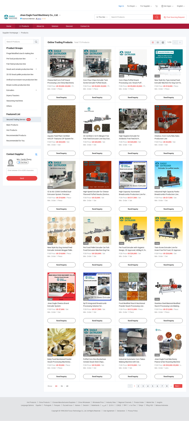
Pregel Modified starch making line (20, 53)
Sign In (121, 6)
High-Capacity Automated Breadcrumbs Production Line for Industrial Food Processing (132, 194)
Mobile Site (150, 402)
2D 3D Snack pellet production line (19, 74)
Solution (55, 26)
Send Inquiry (61, 97)
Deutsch (86, 405)
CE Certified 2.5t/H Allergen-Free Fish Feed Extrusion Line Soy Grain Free (97, 138)
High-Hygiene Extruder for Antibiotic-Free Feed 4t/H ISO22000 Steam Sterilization (130, 138)
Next (177, 386)
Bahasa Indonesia (162, 405)
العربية (104, 405)
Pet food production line (15, 58)
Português (47, 405)
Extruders (10, 90)
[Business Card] (36, 154)
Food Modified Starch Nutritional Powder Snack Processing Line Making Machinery (132, 306)
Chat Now (23, 162)
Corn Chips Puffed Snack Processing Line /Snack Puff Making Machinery (130, 83)
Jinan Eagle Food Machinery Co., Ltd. (39, 15)
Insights (159, 402)
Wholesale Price (98, 402)
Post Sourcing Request (175, 17)
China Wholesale (84, 402)
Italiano (77, 405)
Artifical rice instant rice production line (21, 79)
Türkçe (140, 405)
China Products (44, 402)
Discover (69, 26)
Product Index (139, 402)
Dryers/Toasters (12, 95)
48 (67, 386)
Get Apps (167, 6)
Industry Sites (111, 402)
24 (56, 386)
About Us (40, 26)
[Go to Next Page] (180, 42)
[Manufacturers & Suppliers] (19, 5)
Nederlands (95, 405)
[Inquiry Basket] (156, 6)
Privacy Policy (133, 411)
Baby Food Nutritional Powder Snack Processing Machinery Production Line (59, 362)
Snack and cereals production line (19, 69)
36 (62, 386)
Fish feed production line (16, 64)
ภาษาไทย (132, 405)
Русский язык (67, 405)
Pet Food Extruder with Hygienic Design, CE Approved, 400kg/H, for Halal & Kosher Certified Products (132, 250)
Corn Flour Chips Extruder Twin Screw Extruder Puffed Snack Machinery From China (95, 83)
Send (22, 178)
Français (57, 405)
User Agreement (108, 411)
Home (8, 26)
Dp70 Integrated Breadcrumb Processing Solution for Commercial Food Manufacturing (96, 306)
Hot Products (31, 402)
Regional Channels (124, 402)
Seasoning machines (14, 100)
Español (38, 405)
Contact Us (84, 26)
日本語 (118, 405)
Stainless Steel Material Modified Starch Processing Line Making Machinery (167, 306)
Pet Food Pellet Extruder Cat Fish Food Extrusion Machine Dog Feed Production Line (96, 250)
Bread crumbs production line (18, 85)
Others (9, 106)
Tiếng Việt (149, 405)
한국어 (111, 405)
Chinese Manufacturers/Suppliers (63, 402)
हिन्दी (125, 405)
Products (25, 26)
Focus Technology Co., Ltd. (77, 411)
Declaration (121, 411)
